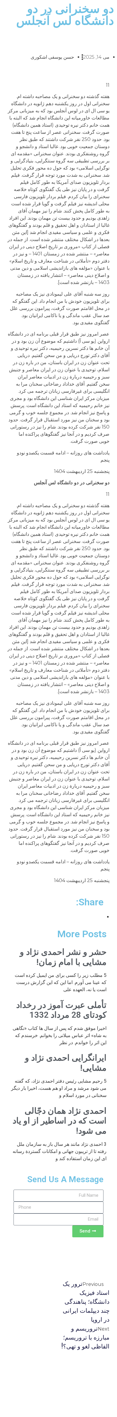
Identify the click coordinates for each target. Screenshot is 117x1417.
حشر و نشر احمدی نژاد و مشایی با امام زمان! (63, 957)
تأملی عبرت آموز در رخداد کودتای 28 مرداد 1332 (61, 1010)
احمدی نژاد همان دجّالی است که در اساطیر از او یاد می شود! (59, 1121)
